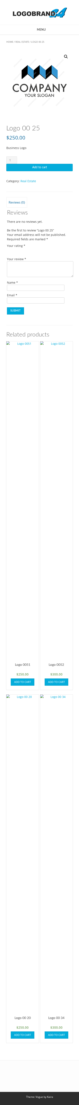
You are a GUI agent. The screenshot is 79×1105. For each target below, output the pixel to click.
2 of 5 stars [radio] (15, 250)
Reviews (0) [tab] (17, 202)
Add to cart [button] (22, 682)
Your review (16, 259)
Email (12, 295)
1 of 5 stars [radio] (9, 250)
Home (9, 41)
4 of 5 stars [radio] (27, 250)
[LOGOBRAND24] (39, 12)
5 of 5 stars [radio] (33, 250)
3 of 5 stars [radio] (21, 250)
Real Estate (22, 41)
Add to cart (39, 167)
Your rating (16, 246)
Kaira (50, 1097)
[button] (66, 56)
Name (12, 282)
